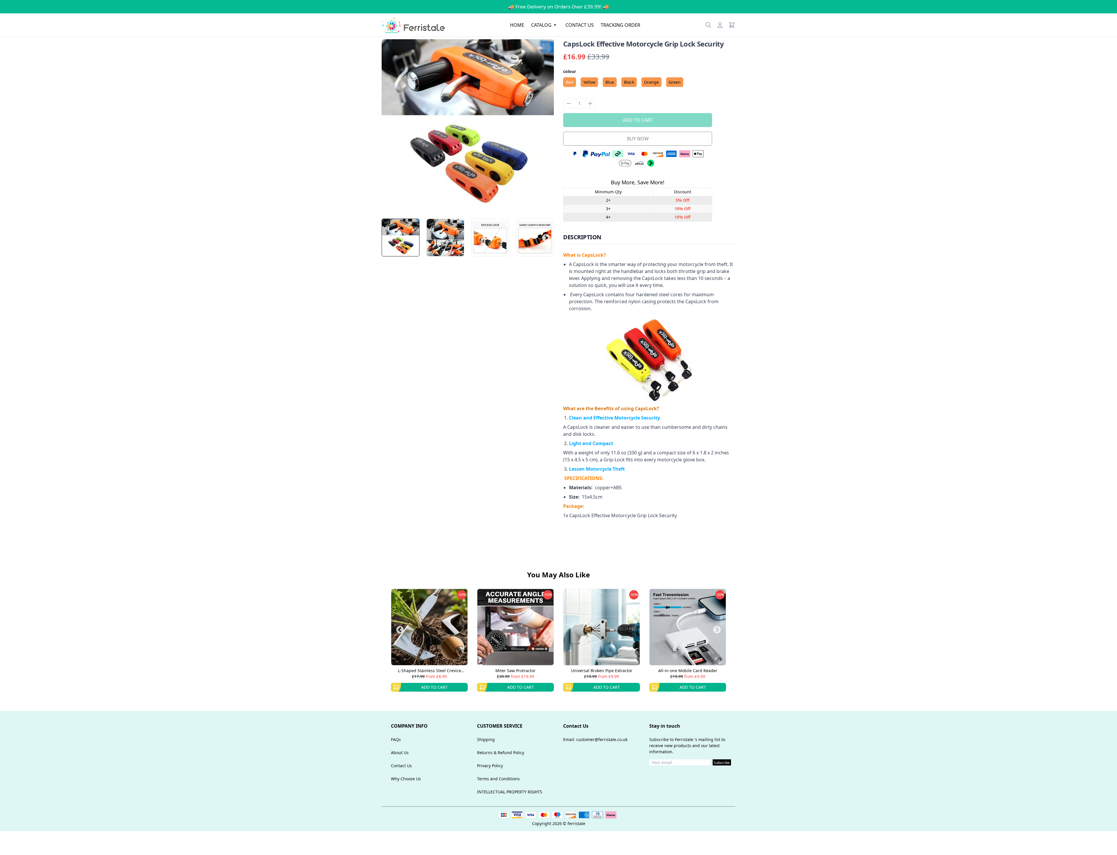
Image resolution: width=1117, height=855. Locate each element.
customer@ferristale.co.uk (601, 739)
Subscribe (722, 762)
